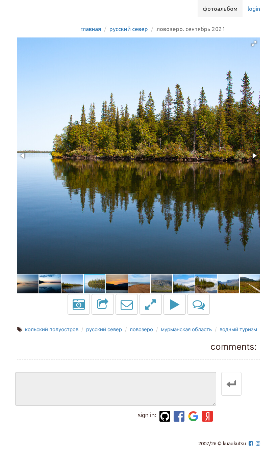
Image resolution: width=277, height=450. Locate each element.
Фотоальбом (220, 8)
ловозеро (141, 329)
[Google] (193, 416)
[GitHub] (164, 416)
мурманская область (186, 329)
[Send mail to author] (127, 304)
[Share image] (103, 304)
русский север (104, 329)
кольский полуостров (51, 329)
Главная (90, 29)
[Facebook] (179, 416)
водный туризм (238, 329)
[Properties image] (79, 304)
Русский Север (128, 29)
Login (254, 8)
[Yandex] (207, 416)
